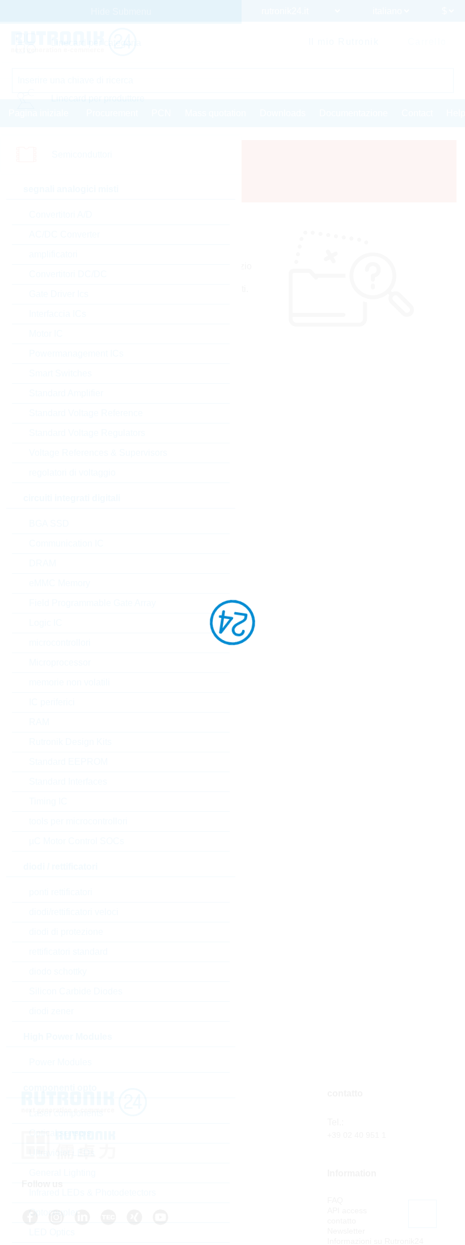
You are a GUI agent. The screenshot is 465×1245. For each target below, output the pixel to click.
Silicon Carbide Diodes (75, 991)
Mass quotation (215, 113)
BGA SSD (49, 523)
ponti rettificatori (60, 892)
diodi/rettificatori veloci (74, 912)
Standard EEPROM (68, 762)
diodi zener (51, 1011)
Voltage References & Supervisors (98, 453)
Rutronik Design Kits (70, 742)
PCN (161, 113)
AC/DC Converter (64, 234)
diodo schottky (58, 971)
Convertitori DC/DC (68, 274)
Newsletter (346, 1230)
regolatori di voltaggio (72, 472)
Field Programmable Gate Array (92, 603)
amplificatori (53, 254)
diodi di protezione (66, 932)
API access (347, 1210)
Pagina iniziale (39, 113)
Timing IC (48, 801)
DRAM (42, 563)
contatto (341, 1220)
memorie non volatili (69, 682)
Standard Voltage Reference (86, 413)
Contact (417, 113)
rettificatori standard (68, 951)
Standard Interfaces (68, 781)
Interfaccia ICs (57, 314)
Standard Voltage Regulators (87, 433)
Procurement (112, 113)
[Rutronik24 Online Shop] (74, 42)
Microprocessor (60, 662)
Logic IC (45, 623)
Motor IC (46, 333)
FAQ (335, 1200)
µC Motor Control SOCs (76, 841)
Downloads (283, 113)
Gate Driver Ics (58, 294)
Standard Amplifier (66, 393)
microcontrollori (60, 642)
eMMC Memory (59, 583)
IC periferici (52, 702)
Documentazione (353, 113)
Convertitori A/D (60, 214)
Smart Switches (60, 373)
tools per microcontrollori (78, 821)
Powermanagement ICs (76, 353)
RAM (39, 722)
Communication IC (66, 543)
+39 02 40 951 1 (356, 1135)
